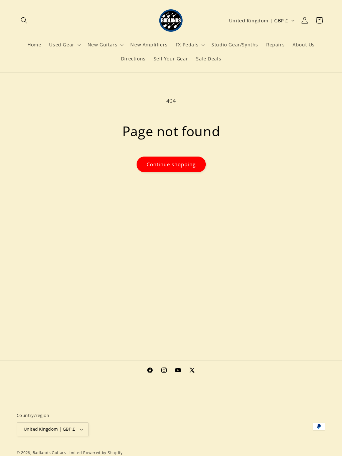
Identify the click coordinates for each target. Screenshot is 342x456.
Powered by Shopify (103, 452)
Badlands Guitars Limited (57, 452)
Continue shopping (171, 164)
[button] (24, 20)
